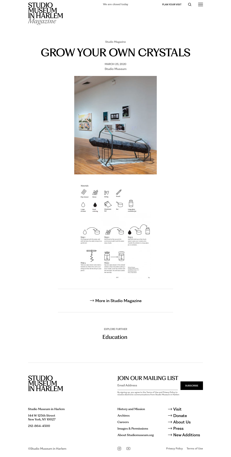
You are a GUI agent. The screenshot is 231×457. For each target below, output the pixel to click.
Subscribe (191, 385)
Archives (123, 415)
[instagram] (119, 449)
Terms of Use (195, 448)
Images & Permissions (132, 428)
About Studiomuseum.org (135, 435)
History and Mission (131, 409)
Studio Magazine (115, 41)
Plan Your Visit (171, 4)
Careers (123, 422)
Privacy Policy (174, 448)
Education (114, 337)
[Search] (190, 4)
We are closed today (115, 4)
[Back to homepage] (45, 10)
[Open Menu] (200, 4)
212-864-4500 (39, 426)
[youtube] (128, 449)
